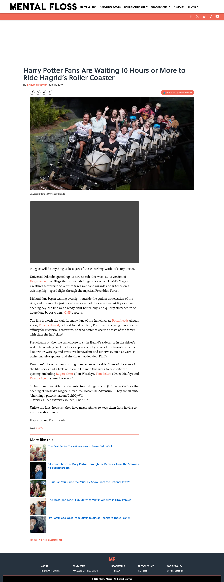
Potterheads (120, 320)
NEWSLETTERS (118, 566)
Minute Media (105, 578)
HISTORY (179, 6)
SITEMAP (115, 570)
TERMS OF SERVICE (50, 570)
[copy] (50, 92)
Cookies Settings (175, 570)
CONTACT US (79, 566)
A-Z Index (142, 570)
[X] (197, 16)
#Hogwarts (94, 386)
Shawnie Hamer (37, 85)
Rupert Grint (64, 373)
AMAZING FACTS (110, 6)
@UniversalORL (117, 386)
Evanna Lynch (39, 378)
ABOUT (44, 566)
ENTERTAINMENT (134, 6)
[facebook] (191, 16)
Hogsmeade (38, 281)
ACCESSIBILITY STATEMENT (85, 570)
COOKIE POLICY (174, 566)
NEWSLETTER (88, 6)
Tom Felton (103, 373)
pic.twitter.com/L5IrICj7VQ (64, 395)
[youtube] (217, 16)
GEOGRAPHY (159, 6)
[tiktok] (211, 16)
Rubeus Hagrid (49, 325)
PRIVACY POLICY (146, 566)
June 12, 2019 (84, 400)
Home (33, 540)
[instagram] (204, 16)
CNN (67, 312)
